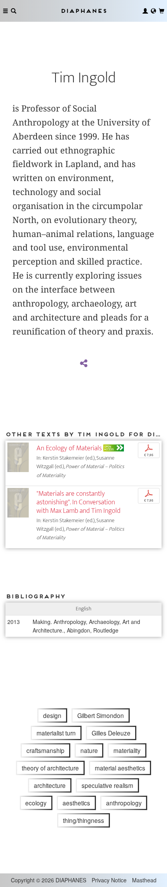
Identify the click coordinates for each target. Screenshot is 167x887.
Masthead (144, 880)
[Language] (153, 11)
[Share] (83, 363)
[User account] (145, 11)
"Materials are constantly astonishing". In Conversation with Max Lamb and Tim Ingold (78, 502)
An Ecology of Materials (69, 448)
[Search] (13, 11)
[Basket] (161, 11)
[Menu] (5, 11)
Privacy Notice (109, 880)
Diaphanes (83, 10)
